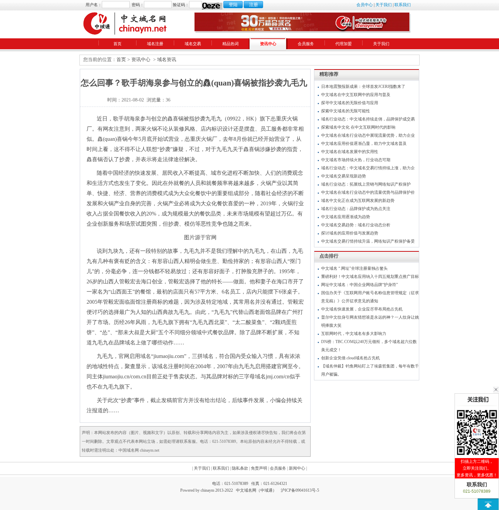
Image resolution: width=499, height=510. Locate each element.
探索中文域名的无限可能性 (345, 111)
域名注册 (155, 43)
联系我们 (402, 4)
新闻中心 (297, 468)
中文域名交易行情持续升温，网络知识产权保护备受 (368, 241)
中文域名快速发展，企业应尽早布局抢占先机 (362, 309)
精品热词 (230, 43)
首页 (117, 43)
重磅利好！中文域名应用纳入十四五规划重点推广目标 (370, 276)
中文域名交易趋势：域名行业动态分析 (355, 225)
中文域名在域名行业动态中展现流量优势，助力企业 (368, 135)
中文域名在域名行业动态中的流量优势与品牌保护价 (368, 192)
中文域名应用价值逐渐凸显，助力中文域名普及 (364, 143)
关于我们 (383, 4)
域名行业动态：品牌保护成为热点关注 (355, 208)
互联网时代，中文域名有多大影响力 (353, 333)
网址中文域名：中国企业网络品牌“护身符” (359, 284)
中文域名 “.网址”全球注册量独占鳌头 (354, 268)
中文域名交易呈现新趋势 (343, 176)
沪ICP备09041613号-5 (300, 490)
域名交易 (193, 43)
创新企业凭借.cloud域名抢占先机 (350, 358)
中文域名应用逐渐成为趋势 (345, 216)
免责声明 (259, 468)
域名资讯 (166, 59)
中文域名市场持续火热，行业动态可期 (355, 159)
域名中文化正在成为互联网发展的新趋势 (357, 200)
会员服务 (306, 43)
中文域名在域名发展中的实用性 (349, 151)
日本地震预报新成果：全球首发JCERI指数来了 (363, 86)
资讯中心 (268, 43)
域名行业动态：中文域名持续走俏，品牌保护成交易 (368, 119)
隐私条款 (240, 468)
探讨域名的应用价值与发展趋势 (349, 233)
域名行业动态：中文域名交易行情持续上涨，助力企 (368, 168)
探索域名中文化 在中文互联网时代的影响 (358, 127)
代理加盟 (343, 43)
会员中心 (364, 4)
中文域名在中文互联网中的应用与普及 (355, 94)
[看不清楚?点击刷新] (212, 6)
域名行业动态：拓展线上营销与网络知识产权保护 (366, 184)
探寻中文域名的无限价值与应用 (349, 102)
